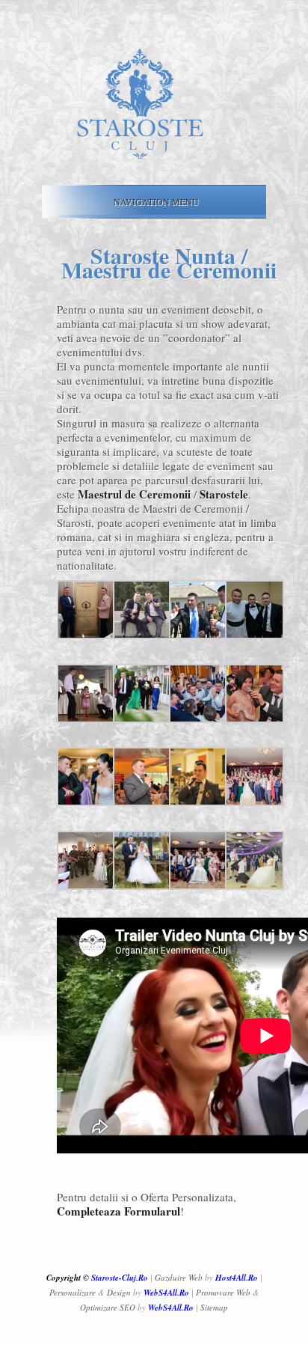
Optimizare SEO (107, 1307)
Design (119, 1292)
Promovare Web (223, 1292)
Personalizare (72, 1292)
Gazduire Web (179, 1277)
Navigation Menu (156, 201)
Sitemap (214, 1307)
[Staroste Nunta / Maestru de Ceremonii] (86, 634)
